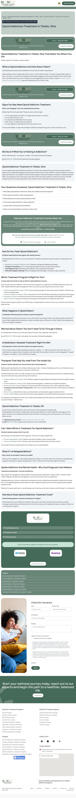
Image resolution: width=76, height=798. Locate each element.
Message (33, 623)
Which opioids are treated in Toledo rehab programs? (18, 195)
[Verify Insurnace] (4, 537)
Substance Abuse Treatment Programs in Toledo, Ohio (25, 16)
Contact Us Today (11, 532)
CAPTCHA (33, 663)
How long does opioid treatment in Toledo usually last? (19, 202)
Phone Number (55, 606)
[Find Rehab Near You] (4, 528)
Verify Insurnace (10, 537)
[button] (59, 3)
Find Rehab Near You (11, 528)
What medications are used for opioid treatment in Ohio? (19, 198)
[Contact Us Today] (4, 532)
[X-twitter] (59, 741)
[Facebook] (41, 741)
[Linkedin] (53, 741)
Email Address (34, 615)
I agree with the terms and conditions (43, 638)
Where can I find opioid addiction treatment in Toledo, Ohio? (20, 209)
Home (4, 16)
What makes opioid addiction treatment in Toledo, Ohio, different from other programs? (28, 191)
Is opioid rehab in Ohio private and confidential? (16, 205)
